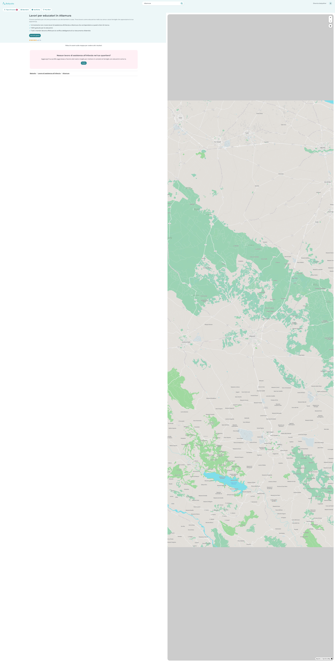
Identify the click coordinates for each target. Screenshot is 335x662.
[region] (251, 337)
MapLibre (318, 658)
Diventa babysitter (319, 3)
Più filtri (47, 10)
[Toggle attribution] (332, 659)
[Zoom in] (330, 17)
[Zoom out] (330, 21)
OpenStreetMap (326, 658)
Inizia (84, 63)
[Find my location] (330, 26)
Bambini (25, 10)
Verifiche (36, 10)
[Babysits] (8, 3)
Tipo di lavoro (11, 10)
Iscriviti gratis (35, 35)
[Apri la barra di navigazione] (330, 3)
